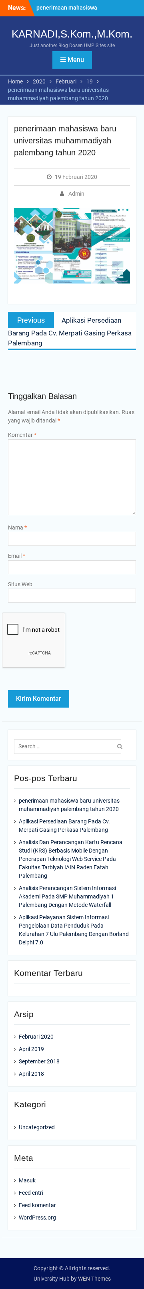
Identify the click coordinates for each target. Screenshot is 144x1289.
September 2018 (39, 1061)
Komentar (22, 435)
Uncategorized (37, 1127)
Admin (76, 193)
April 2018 (31, 1074)
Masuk (27, 1180)
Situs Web (20, 584)
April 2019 (31, 1049)
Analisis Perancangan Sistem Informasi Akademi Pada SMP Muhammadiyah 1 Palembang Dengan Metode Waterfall (67, 896)
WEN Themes (94, 1278)
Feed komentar (37, 1205)
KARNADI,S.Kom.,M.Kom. (72, 34)
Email (16, 556)
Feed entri (31, 1193)
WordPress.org (37, 1217)
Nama (17, 527)
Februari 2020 (36, 1036)
